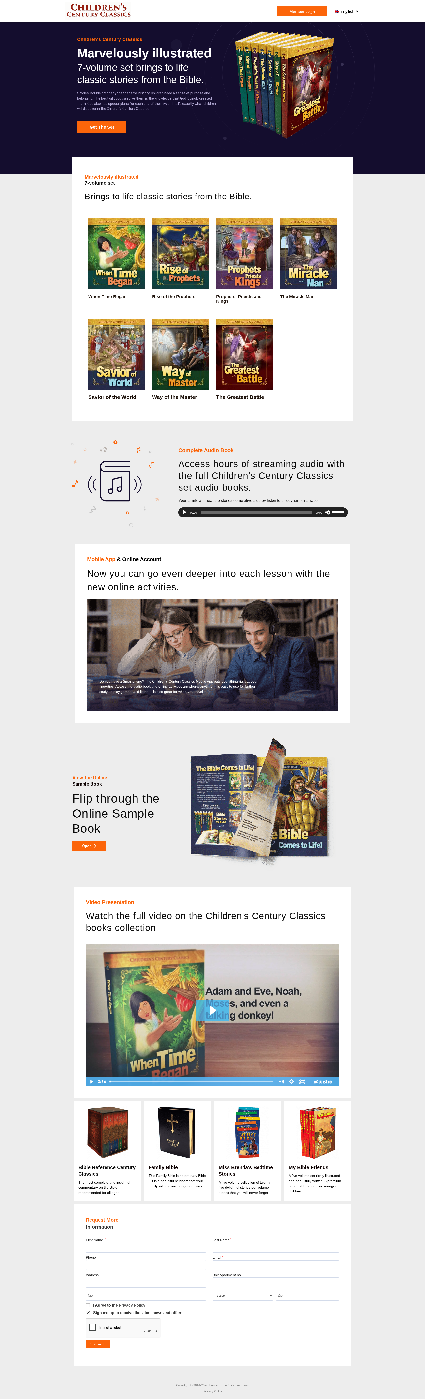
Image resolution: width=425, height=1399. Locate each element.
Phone (91, 1257)
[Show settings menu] (291, 1081)
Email (217, 1257)
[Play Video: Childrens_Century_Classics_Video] (212, 1010)
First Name (96, 1240)
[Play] (184, 512)
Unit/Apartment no (226, 1275)
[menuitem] (347, 11)
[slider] (338, 511)
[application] (263, 512)
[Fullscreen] (302, 1081)
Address (93, 1275)
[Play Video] (91, 1081)
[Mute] (327, 512)
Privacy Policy (132, 1305)
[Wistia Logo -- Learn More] (323, 1081)
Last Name (221, 1240)
